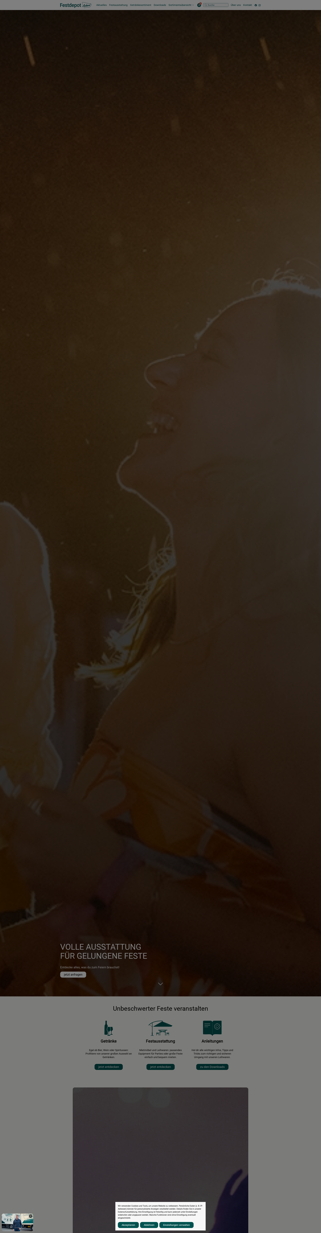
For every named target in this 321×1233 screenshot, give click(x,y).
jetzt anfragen (73, 974)
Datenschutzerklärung (127, 1212)
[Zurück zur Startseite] (76, 5)
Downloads (160, 5)
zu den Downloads (212, 1067)
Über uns (236, 5)
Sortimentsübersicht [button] (180, 5)
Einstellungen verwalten (176, 1224)
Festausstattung (118, 5)
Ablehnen (149, 1224)
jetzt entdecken (108, 1067)
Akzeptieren (128, 1224)
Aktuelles (101, 5)
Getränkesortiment (140, 5)
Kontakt (247, 5)
